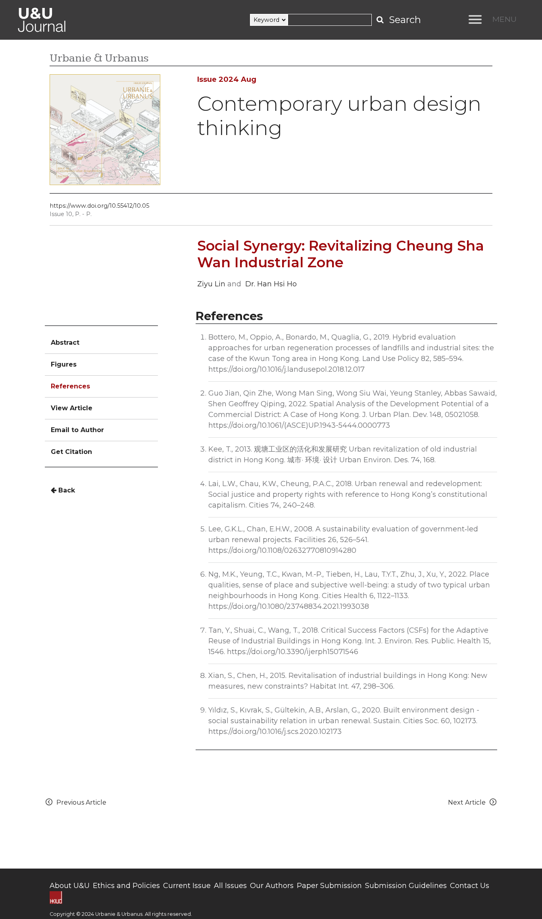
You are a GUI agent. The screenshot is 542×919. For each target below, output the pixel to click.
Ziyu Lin (211, 284)
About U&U (70, 885)
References (70, 386)
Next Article (468, 802)
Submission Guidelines (406, 885)
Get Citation (71, 452)
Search (405, 19)
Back (65, 490)
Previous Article (79, 802)
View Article (71, 408)
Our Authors (272, 885)
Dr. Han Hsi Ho (271, 284)
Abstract (65, 342)
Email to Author (77, 430)
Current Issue (187, 885)
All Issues (230, 885)
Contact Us (469, 885)
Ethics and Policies (126, 885)
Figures (64, 364)
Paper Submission (329, 885)
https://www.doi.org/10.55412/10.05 (99, 205)
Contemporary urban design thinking (339, 115)
